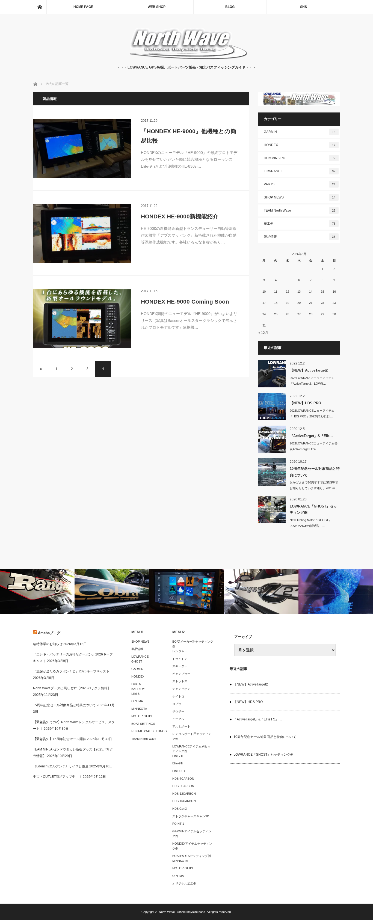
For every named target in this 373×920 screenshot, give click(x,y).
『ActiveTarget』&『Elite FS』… (257, 719)
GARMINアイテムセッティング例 (191, 834)
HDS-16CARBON (184, 801)
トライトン (179, 658)
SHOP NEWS (300, 197)
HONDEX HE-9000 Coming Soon (185, 301)
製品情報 (300, 237)
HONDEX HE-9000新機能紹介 (179, 216)
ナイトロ (178, 696)
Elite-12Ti (178, 771)
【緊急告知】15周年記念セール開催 (59, 739)
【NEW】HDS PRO (305, 403)
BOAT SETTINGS (143, 723)
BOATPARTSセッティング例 (191, 855)
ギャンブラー (181, 673)
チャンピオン (181, 688)
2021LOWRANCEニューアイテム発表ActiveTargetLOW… (314, 446)
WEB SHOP (156, 7)
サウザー (178, 711)
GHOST (136, 661)
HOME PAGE (83, 7)
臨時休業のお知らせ (48, 644)
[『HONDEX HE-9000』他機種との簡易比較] (82, 148)
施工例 (300, 223)
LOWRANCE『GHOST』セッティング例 (313, 509)
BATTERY (138, 688)
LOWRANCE (300, 171)
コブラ (176, 703)
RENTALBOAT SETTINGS (149, 731)
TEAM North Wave (300, 210)
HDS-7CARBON (183, 778)
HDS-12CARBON (184, 793)
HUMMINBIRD (299, 158)
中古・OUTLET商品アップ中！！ (57, 777)
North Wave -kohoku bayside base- (182, 911)
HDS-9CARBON (183, 786)
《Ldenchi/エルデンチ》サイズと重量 (60, 766)
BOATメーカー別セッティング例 (192, 644)
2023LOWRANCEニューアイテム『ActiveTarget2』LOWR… (312, 380)
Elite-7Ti (177, 756)
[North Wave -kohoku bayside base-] (186, 59)
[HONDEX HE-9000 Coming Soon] (82, 318)
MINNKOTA (139, 708)
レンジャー (179, 651)
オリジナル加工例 (184, 883)
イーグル (178, 718)
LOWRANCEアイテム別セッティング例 (191, 749)
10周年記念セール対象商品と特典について (315, 472)
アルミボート (181, 726)
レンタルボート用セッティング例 (191, 736)
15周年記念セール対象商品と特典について (64, 705)
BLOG (230, 7)
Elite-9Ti (177, 763)
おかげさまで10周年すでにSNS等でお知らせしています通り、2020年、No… (314, 488)
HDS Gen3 (179, 808)
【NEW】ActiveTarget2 (309, 370)
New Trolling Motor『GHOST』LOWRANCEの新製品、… (310, 522)
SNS (303, 7)
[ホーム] (39, 7)
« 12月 (263, 333)
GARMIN (300, 132)
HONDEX (300, 145)
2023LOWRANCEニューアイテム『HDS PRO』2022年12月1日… (312, 413)
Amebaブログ (49, 633)
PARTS (300, 184)
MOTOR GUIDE (142, 716)
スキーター (179, 666)
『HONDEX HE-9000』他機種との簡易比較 (188, 136)
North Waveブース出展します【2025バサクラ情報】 (72, 688)
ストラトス (179, 681)
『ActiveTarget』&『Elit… (311, 436)
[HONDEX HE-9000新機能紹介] (82, 233)
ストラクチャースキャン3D (190, 816)
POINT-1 (178, 823)
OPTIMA (137, 701)
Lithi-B (135, 693)
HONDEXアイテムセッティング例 (192, 846)
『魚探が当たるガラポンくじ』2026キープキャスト (71, 671)
